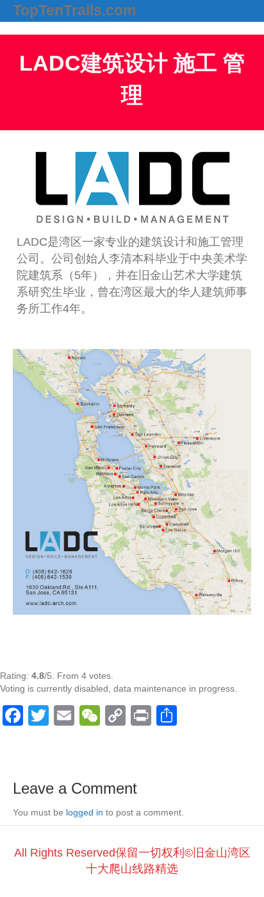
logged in (84, 812)
